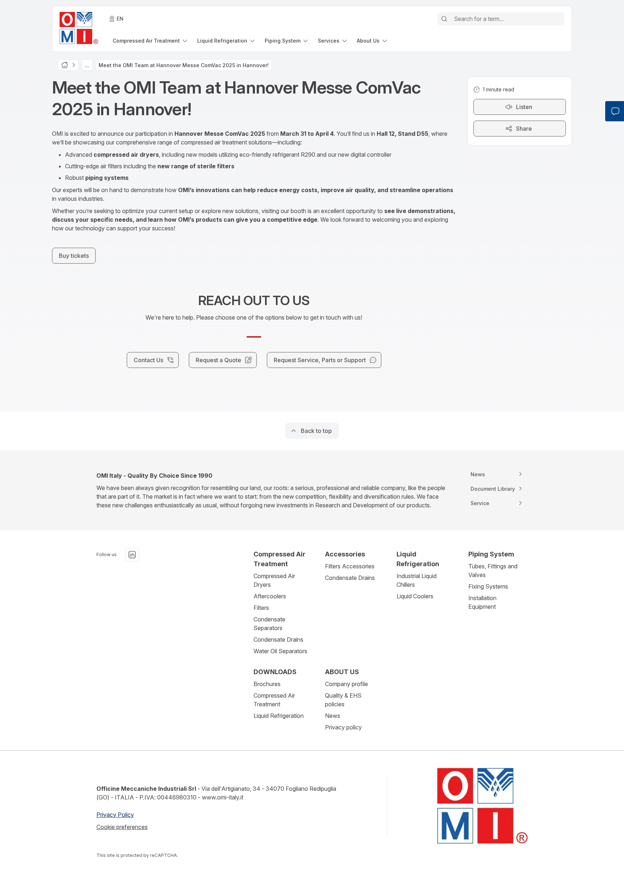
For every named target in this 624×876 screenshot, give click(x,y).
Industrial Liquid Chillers (416, 580)
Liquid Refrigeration (279, 715)
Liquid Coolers (414, 596)
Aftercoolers (270, 596)
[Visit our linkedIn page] (132, 554)
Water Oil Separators (280, 651)
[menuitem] (150, 40)
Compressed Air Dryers (274, 580)
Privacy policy (343, 727)
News (332, 715)
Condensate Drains (278, 639)
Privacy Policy (115, 814)
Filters (261, 607)
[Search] (444, 18)
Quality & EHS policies (343, 700)
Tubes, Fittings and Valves (492, 570)
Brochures (267, 684)
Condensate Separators (269, 624)
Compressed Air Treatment (274, 700)
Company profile (346, 684)
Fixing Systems (488, 586)
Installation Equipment (482, 602)
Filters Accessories (349, 566)
